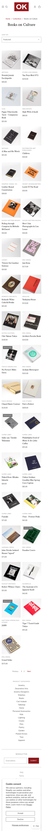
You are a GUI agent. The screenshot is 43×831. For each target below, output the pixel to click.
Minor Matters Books (11, 220)
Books (21, 698)
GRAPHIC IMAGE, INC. (10, 184)
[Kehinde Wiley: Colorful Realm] (11, 284)
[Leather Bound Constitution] (11, 171)
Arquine (25, 296)
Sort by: (5, 35)
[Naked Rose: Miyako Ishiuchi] (11, 461)
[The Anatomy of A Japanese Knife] (31, 571)
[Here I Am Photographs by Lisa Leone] (31, 208)
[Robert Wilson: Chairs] (11, 571)
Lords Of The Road (30, 187)
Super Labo (6, 434)
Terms (21, 776)
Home (8, 19)
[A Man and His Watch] (11, 136)
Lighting (21, 717)
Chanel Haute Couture (11, 404)
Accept (20, 813)
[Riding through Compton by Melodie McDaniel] (11, 208)
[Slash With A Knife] (31, 96)
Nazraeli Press (8, 547)
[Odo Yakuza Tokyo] (11, 320)
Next (29, 671)
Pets (21, 724)
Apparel (21, 740)
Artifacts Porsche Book (31, 336)
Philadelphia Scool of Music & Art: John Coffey (30, 440)
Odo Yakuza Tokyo (9, 336)
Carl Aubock (22, 701)
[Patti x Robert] (31, 388)
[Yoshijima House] (31, 284)
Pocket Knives (21, 734)
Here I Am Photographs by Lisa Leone (30, 226)
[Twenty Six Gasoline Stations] (11, 247)
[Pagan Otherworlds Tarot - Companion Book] (11, 96)
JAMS (4, 625)
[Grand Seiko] (11, 644)
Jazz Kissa (26, 263)
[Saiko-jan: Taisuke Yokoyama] (11, 422)
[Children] (31, 136)
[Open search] (6, 7)
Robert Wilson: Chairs (11, 587)
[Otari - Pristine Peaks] (31, 501)
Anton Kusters (8, 333)
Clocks (21, 721)
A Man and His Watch (11, 151)
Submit (34, 761)
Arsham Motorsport (30, 369)
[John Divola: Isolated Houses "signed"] (11, 535)
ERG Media (26, 260)
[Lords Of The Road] (31, 171)
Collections (17, 19)
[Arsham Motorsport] (31, 354)
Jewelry (21, 685)
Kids (21, 714)
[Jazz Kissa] (31, 247)
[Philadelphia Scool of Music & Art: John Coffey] (31, 422)
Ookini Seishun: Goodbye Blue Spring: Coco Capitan (31, 480)
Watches (21, 695)
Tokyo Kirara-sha (9, 366)
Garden (21, 730)
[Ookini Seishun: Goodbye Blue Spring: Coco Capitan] (31, 461)
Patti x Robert (28, 404)
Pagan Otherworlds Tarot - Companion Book (10, 115)
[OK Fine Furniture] (21, 6)
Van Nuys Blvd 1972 (30, 75)
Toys (22, 737)
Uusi (3, 109)
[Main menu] (3, 7)
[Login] (35, 7)
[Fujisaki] (11, 501)
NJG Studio (27, 401)
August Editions (9, 584)
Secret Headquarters (31, 184)
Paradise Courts (28, 550)
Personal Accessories (21, 711)
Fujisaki (5, 516)
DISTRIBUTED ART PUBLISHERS (29, 149)
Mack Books (7, 401)
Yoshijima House (29, 299)
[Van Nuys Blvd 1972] (31, 59)
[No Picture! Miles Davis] (11, 354)
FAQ (21, 772)
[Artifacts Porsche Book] (31, 320)
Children (26, 153)
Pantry (21, 727)
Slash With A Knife (30, 112)
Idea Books (27, 109)
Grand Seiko (7, 660)
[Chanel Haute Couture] (11, 388)
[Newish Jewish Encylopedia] (11, 59)
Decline (20, 819)
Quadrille (26, 584)
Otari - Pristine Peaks (31, 516)
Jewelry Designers (21, 692)
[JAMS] (11, 608)
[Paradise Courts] (31, 535)
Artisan (5, 72)
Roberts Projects (9, 296)
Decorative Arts (21, 688)
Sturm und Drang (29, 72)
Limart (4, 260)
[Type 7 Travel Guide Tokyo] (31, 608)
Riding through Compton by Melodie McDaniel (10, 226)
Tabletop (21, 704)
